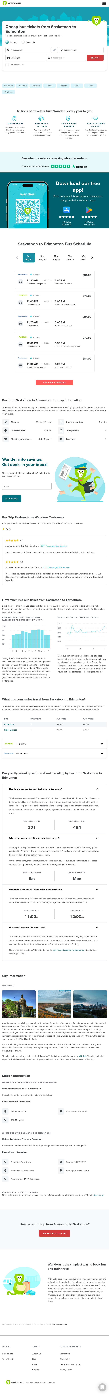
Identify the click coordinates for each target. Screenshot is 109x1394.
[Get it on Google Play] (89, 210)
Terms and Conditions (70, 1364)
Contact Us (65, 1353)
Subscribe (12, 499)
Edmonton (38, 1324)
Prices (49, 85)
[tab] (13, 43)
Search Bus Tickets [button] (55, 1233)
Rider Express (10, 730)
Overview (22, 85)
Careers (35, 1369)
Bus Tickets (7, 1324)
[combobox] (28, 50)
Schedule (8, 85)
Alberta (28, 1324)
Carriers (63, 85)
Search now (98, 1195)
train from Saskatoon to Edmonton (69, 950)
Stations (8, 92)
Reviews (36, 85)
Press (34, 1364)
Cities (90, 85)
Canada (18, 1324)
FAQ (77, 85)
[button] (104, 3)
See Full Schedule (54, 383)
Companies (65, 1359)
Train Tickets (8, 1359)
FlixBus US (9, 724)
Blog (34, 1359)
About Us (36, 1353)
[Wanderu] (12, 3)
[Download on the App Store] (67, 210)
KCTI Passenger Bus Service (54, 546)
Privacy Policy (66, 1369)
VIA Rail (82, 1056)
